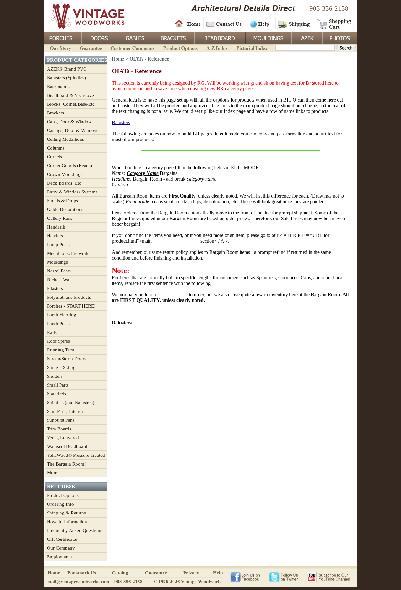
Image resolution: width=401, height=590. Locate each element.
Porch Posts (58, 323)
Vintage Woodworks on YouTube (328, 576)
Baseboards (58, 86)
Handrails (56, 226)
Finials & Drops (62, 200)
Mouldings (268, 37)
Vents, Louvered (63, 437)
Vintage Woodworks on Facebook (245, 576)
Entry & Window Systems (72, 191)
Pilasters (55, 288)
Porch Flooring (61, 314)
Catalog (120, 572)
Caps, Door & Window (69, 121)
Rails (52, 332)
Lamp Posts (58, 244)
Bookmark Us (81, 572)
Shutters (55, 376)
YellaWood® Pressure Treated (76, 455)
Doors (99, 37)
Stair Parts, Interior (65, 411)
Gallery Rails (59, 218)
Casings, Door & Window (72, 130)
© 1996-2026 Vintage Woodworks (188, 581)
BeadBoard (219, 37)
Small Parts (58, 384)
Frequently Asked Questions (74, 530)
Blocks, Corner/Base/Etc (71, 104)
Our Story (59, 47)
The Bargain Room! (66, 463)
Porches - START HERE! (71, 305)
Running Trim (60, 349)
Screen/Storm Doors (66, 358)
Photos (339, 37)
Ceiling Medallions (65, 139)
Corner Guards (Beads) (69, 165)
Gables (134, 37)
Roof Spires (58, 341)
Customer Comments (132, 47)
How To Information (67, 521)
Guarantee (91, 47)
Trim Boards (59, 428)
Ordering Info (60, 504)
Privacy (191, 572)
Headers (55, 235)
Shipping (294, 23)
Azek (306, 37)
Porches (62, 37)
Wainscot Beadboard (67, 446)
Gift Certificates (62, 539)
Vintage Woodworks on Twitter (284, 576)
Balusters (121, 122)
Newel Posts (59, 270)
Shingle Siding (61, 367)
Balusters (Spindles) (66, 77)
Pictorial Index (251, 47)
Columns (56, 147)
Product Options (180, 47)
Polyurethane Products (69, 297)
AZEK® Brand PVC (66, 68)
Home (188, 23)
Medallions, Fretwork (68, 253)
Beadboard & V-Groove (70, 95)
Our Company (61, 547)
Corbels (54, 156)
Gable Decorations (65, 209)
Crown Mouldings (64, 174)
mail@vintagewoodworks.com (78, 581)
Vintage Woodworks (83, 15)
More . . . (56, 472)
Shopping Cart (334, 23)
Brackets (173, 37)
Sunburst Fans (61, 420)
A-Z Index (217, 47)
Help (260, 23)
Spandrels (56, 393)
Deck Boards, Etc (64, 183)
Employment (59, 556)
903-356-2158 (329, 8)
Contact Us (225, 23)
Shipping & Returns (66, 512)
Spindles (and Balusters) (70, 402)
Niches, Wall (59, 279)
